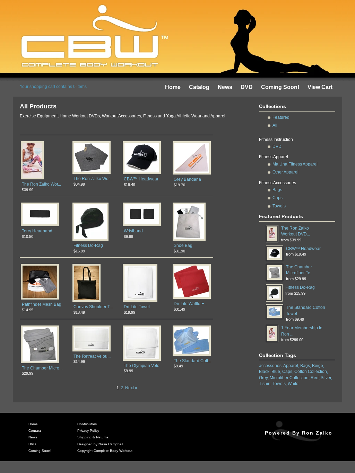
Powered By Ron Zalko (298, 433)
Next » (131, 387)
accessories (270, 365)
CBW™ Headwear (141, 179)
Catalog (199, 87)
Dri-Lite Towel (137, 306)
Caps (277, 197)
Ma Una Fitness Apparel (295, 164)
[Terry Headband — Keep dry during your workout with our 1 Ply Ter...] (40, 225)
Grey (263, 377)
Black (264, 371)
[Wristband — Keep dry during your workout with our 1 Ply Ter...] (142, 225)
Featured (280, 117)
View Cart (320, 87)
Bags (277, 189)
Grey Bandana (187, 179)
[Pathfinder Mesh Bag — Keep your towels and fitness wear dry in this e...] (40, 299)
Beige (317, 365)
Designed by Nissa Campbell (100, 444)
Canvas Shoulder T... (93, 306)
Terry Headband (37, 231)
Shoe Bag (183, 245)
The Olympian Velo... (143, 365)
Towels (279, 206)
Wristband (133, 231)
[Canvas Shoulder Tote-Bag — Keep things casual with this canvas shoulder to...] (86, 301)
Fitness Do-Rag (88, 245)
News (225, 87)
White (293, 383)
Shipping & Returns (93, 437)
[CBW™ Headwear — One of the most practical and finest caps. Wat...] (142, 173)
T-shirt (264, 383)
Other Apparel (285, 172)
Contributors (87, 424)
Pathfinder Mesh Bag (41, 304)
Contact (34, 430)
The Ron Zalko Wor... (41, 184)
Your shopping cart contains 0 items (53, 86)
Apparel (290, 365)
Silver (326, 377)
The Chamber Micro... (42, 368)
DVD (247, 87)
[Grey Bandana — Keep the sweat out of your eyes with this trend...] (192, 174)
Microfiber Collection (289, 377)
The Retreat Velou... (92, 356)
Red (315, 377)
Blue (275, 371)
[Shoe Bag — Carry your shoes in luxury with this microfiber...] (189, 240)
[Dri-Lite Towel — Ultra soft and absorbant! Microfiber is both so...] (140, 301)
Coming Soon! (280, 87)
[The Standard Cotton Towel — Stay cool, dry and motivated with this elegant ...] (192, 355)
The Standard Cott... (192, 360)
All (274, 125)
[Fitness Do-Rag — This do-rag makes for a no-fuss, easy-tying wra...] (90, 240)
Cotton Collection (310, 371)
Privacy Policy (88, 430)
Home (173, 87)
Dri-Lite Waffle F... (190, 303)
